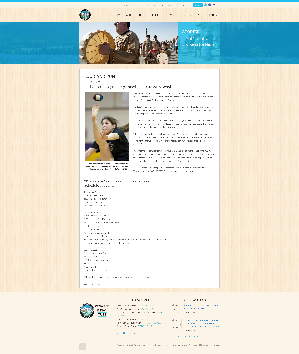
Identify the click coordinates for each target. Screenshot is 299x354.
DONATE (197, 5)
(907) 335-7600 (154, 322)
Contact (171, 5)
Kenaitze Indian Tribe (85, 15)
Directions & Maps (126, 333)
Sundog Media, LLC (210, 345)
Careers (128, 5)
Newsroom (159, 5)
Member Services (142, 5)
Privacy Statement (179, 345)
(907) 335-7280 (146, 319)
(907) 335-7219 (145, 326)
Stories (97, 284)
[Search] (218, 5)
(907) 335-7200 (186, 5)
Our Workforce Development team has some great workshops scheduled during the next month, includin (201, 323)
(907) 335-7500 (149, 309)
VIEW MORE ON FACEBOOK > (186, 336)
